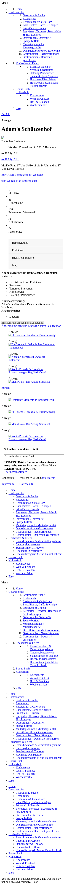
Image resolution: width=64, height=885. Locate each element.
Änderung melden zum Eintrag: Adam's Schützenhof (31, 325)
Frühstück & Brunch (27, 509)
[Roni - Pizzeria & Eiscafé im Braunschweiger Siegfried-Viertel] (32, 372)
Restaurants (22, 499)
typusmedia (48, 477)
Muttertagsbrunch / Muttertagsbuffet (36, 525)
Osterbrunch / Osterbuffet (30, 518)
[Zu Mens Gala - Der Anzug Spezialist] (29, 381)
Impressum (7, 483)
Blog (11, 576)
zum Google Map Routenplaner (19, 180)
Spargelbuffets (24, 521)
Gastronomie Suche (27, 496)
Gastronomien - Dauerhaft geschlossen (37, 534)
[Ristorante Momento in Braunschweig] (31, 399)
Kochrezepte (23, 563)
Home (12, 489)
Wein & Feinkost (25, 566)
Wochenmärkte (24, 573)
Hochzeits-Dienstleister (29, 550)
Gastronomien (16, 493)
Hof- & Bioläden (25, 570)
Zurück (5, 114)
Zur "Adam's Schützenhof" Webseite (22, 174)
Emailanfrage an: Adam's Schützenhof (22, 322)
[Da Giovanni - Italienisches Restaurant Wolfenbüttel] (32, 347)
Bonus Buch (16, 557)
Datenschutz (26, 483)
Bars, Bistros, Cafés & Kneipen (33, 505)
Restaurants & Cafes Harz (30, 502)
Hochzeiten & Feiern (20, 537)
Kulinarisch (15, 560)
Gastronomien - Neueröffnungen (34, 531)
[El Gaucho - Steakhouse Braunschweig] (32, 335)
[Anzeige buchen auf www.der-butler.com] (32, 360)
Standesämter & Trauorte (30, 547)
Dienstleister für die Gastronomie (34, 528)
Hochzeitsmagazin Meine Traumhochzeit (39, 554)
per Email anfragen (16, 471)
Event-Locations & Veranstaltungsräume (38, 541)
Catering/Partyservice (28, 544)
